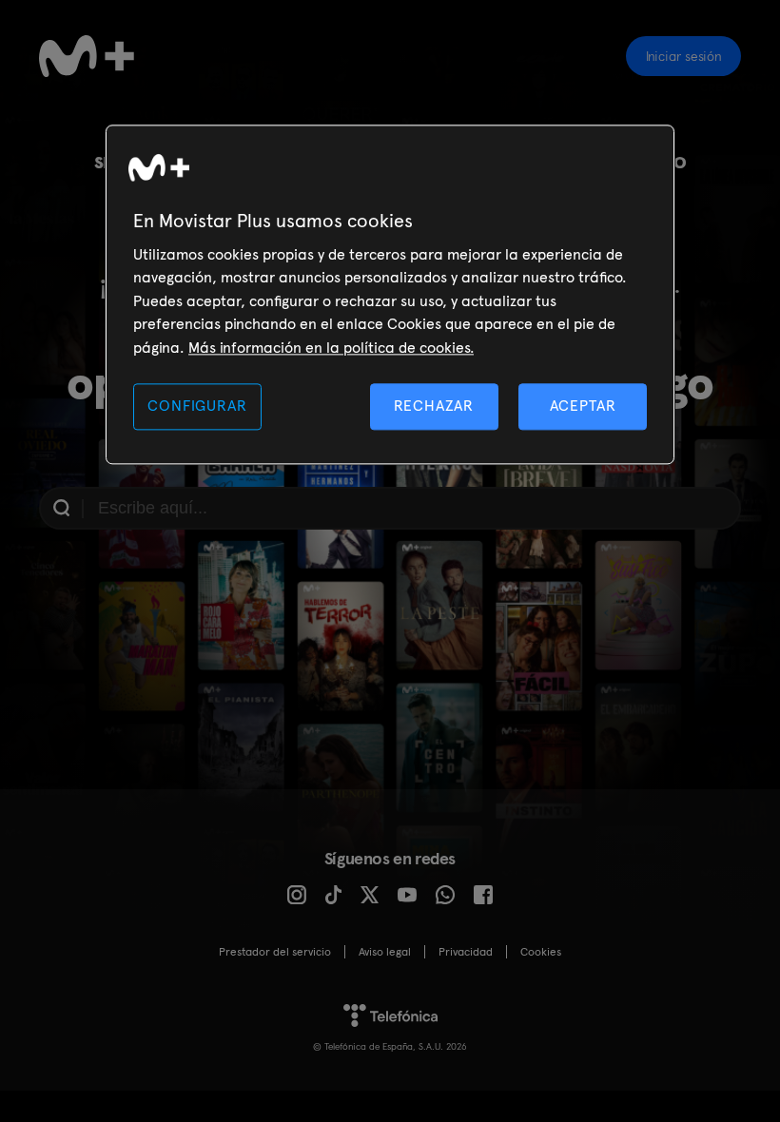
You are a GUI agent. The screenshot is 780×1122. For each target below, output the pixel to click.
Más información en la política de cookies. (331, 348)
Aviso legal (385, 951)
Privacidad (466, 951)
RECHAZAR (434, 406)
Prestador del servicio (275, 951)
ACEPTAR (583, 406)
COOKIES (540, 951)
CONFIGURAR (196, 406)
